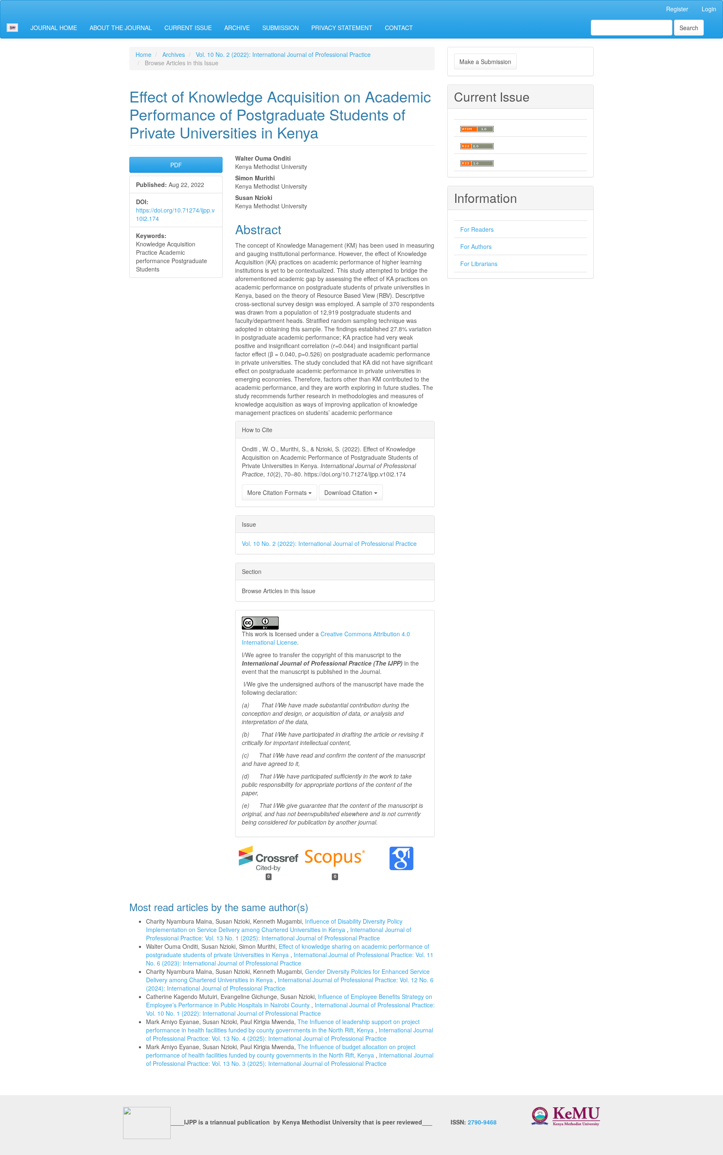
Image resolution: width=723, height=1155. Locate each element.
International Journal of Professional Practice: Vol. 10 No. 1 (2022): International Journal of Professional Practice (290, 1009)
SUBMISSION (280, 27)
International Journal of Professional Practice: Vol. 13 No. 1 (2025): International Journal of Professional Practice (278, 933)
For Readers (477, 229)
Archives (173, 54)
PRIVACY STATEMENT (341, 27)
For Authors (476, 246)
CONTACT (399, 27)
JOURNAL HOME (54, 27)
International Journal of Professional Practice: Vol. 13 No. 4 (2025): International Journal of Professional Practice (289, 1034)
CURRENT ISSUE (188, 27)
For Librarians (478, 263)
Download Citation (349, 492)
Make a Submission (485, 61)
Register (677, 9)
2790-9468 (482, 1122)
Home (143, 54)
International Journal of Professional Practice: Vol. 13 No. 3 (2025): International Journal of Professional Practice (289, 1059)
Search (688, 27)
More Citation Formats (277, 492)
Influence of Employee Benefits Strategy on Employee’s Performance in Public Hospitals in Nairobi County (289, 1000)
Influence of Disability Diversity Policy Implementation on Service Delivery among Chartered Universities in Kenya (274, 925)
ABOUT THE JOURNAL (121, 27)
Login (709, 9)
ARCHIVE (237, 27)
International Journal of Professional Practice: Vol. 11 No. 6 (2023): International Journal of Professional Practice (289, 958)
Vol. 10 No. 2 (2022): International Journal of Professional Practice (283, 54)
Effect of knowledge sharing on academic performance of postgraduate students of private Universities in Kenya (287, 950)
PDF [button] (176, 165)
